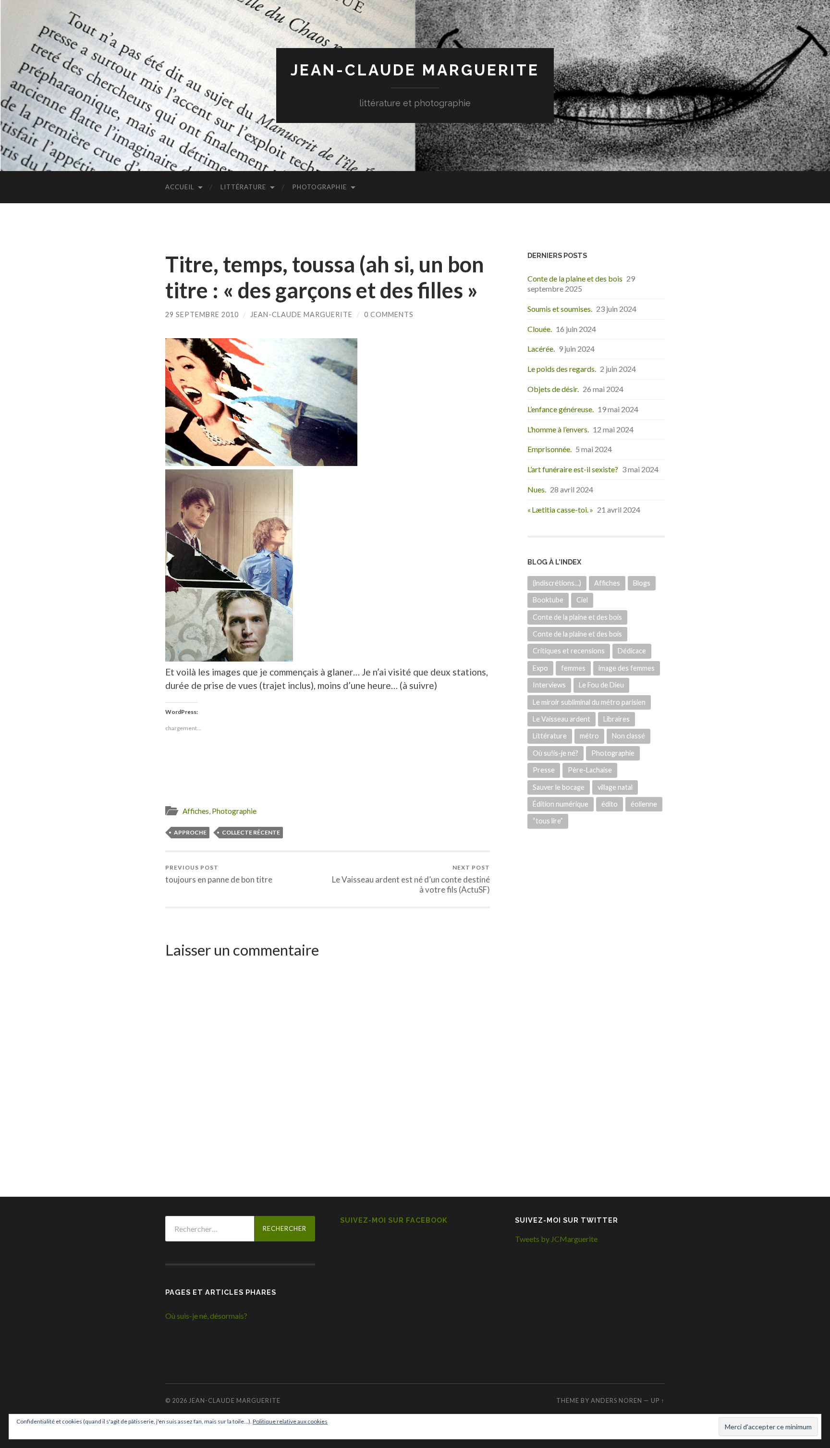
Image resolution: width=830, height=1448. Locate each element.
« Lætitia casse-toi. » (560, 509)
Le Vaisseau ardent (561, 719)
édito (609, 804)
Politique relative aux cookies (290, 1421)
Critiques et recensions (569, 651)
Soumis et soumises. (559, 308)
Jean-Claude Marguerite (415, 70)
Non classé (628, 736)
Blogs (641, 583)
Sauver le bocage (559, 787)
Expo (540, 668)
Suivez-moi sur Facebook (394, 1220)
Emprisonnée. (549, 449)
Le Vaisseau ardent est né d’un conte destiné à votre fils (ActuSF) (411, 879)
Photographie (320, 187)
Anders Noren (616, 1400)
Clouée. (539, 328)
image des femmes (626, 668)
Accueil (179, 187)
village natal (615, 787)
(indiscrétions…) (557, 583)
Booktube (548, 600)
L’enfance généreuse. (560, 409)
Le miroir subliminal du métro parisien (589, 702)
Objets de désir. (553, 388)
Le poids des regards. (561, 368)
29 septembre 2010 (202, 314)
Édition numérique (560, 804)
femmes (573, 668)
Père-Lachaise (590, 770)
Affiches (196, 811)
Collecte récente (251, 832)
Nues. (536, 489)
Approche (190, 832)
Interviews (549, 685)
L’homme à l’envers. (558, 429)
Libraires (616, 719)
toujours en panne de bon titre (218, 874)
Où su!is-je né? (555, 753)
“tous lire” (548, 821)
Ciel (582, 600)
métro (589, 736)
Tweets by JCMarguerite (556, 1238)
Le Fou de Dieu (601, 685)
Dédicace (632, 651)
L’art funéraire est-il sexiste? (572, 469)
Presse (544, 770)
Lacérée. (541, 348)
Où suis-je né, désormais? (206, 1315)
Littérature (243, 187)
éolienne (644, 804)
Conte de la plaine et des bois (574, 278)
